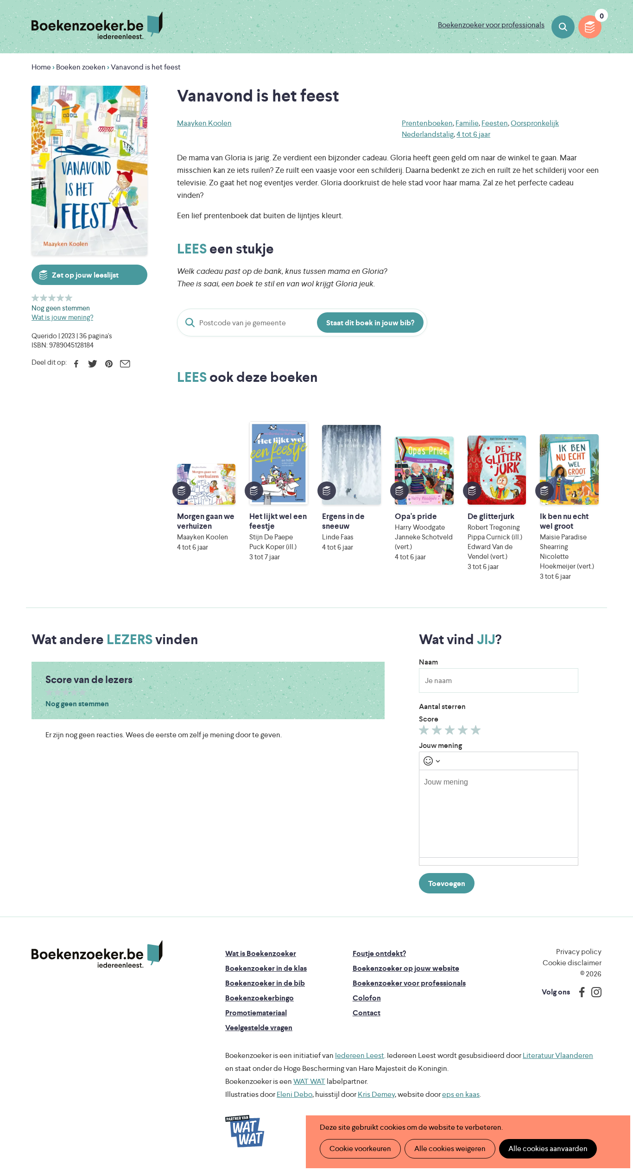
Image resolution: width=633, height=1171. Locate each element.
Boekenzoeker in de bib (265, 983)
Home (41, 67)
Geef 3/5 (52, 297)
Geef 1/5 (35, 297)
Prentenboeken (427, 123)
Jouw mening (440, 745)
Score (428, 719)
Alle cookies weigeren (450, 1148)
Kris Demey (376, 1094)
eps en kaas (461, 1094)
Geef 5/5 (69, 297)
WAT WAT (309, 1081)
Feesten (494, 123)
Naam (428, 662)
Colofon (367, 998)
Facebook (76, 363)
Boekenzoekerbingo (259, 998)
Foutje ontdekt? (379, 953)
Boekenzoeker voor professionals (491, 25)
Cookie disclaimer (572, 963)
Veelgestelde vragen (258, 1027)
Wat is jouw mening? (62, 317)
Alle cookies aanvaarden (548, 1148)
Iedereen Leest (359, 1055)
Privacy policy (578, 951)
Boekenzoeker (97, 25)
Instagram (593, 992)
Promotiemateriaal (256, 1013)
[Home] (97, 954)
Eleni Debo (294, 1094)
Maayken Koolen (204, 123)
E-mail (125, 363)
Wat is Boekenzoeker (260, 953)
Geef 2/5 (44, 297)
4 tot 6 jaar (473, 134)
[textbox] (498, 814)
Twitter (92, 363)
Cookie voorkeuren (360, 1148)
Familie (467, 123)
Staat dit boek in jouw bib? (370, 323)
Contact (366, 1013)
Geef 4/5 (60, 297)
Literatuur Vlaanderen (558, 1055)
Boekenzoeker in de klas (266, 968)
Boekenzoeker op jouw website (406, 968)
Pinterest (109, 363)
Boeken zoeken (563, 26)
